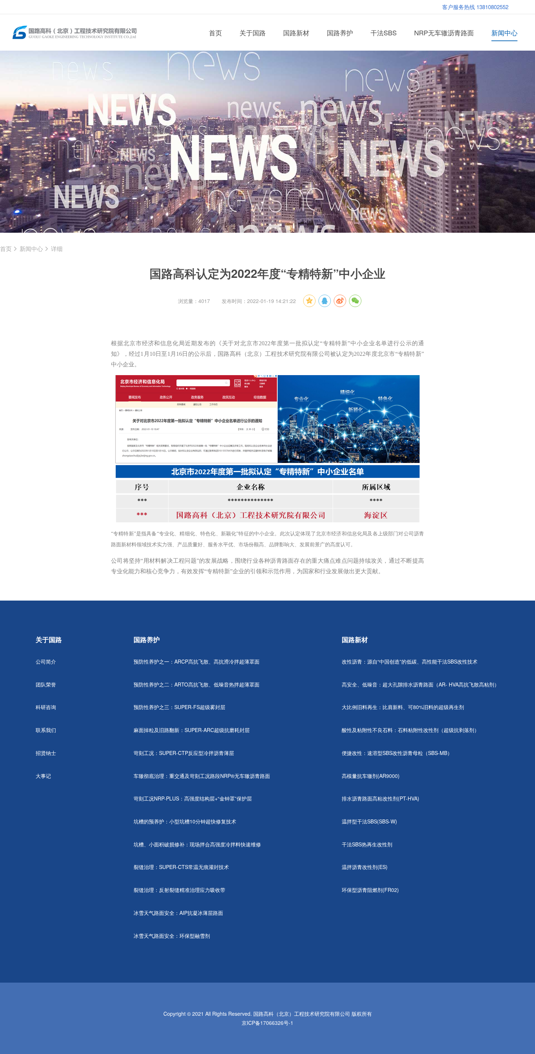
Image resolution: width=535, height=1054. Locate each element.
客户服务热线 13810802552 (475, 7)
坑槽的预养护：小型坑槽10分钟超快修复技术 (185, 821)
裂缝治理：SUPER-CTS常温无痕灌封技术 (181, 866)
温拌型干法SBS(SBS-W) (369, 821)
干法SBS (383, 32)
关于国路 (252, 32)
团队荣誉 (46, 684)
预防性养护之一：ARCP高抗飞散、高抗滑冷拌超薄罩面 (196, 661)
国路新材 (296, 32)
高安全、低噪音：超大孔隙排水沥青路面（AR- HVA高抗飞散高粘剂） (420, 684)
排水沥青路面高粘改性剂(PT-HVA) (380, 798)
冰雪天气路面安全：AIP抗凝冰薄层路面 (178, 912)
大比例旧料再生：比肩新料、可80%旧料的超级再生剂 (403, 707)
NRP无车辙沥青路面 (444, 32)
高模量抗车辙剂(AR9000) (371, 775)
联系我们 (46, 730)
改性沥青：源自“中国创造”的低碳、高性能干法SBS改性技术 (409, 661)
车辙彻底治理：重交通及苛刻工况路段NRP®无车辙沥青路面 (202, 775)
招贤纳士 (46, 752)
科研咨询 (46, 707)
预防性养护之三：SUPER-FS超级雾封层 (179, 707)
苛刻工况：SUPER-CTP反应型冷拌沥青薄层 (184, 752)
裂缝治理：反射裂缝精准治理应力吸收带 (179, 889)
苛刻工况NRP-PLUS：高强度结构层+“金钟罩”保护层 (193, 798)
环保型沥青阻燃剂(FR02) (370, 889)
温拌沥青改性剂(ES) (365, 866)
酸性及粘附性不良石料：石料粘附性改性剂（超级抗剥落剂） (410, 730)
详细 (57, 248)
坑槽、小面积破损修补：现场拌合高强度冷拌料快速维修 (197, 844)
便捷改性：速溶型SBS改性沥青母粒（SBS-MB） (397, 752)
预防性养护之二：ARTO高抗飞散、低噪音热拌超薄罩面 (196, 684)
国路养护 (340, 32)
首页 (215, 32)
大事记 (43, 775)
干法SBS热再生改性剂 (367, 844)
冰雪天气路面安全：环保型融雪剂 (172, 935)
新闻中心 (504, 32)
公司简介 (46, 661)
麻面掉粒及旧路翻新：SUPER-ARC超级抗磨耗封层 (192, 730)
